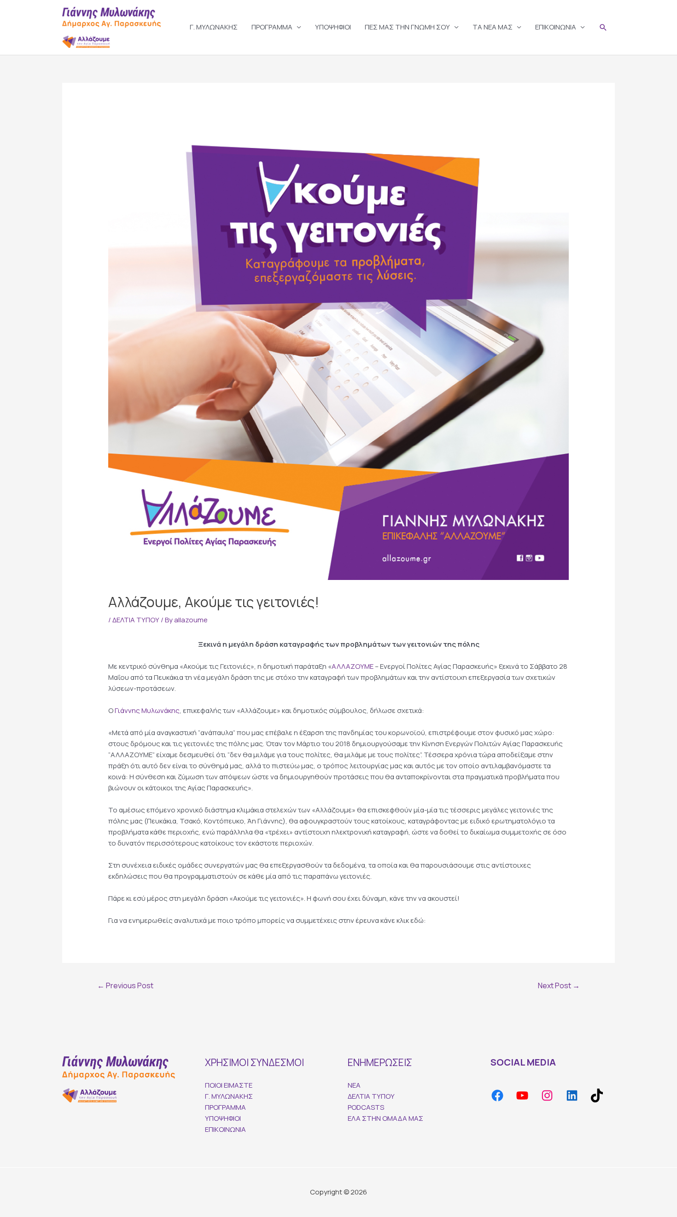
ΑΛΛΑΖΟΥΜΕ (353, 666)
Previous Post (125, 985)
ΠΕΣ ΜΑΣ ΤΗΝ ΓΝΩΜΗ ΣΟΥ (407, 27)
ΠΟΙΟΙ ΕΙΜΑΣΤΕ (228, 1085)
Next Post (559, 985)
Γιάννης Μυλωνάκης (147, 710)
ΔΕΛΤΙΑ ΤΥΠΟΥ (135, 620)
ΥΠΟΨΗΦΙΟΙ (333, 27)
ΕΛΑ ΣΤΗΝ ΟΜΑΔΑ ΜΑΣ (385, 1118)
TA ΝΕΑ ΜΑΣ (493, 27)
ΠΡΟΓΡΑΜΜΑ (271, 27)
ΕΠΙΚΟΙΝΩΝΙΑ (555, 27)
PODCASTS (366, 1107)
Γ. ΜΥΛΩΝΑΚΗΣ (214, 27)
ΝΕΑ (354, 1085)
